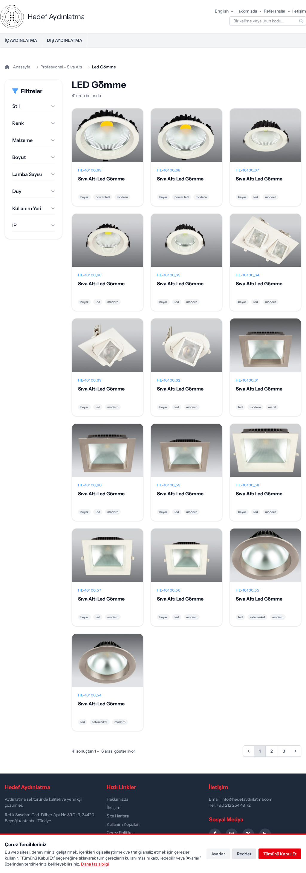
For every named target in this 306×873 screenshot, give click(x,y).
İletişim (299, 11)
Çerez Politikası (121, 832)
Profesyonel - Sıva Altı (61, 67)
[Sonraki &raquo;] (295, 751)
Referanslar (274, 11)
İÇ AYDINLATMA (21, 40)
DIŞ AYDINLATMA (64, 40)
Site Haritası (118, 816)
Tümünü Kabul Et (279, 854)
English (222, 11)
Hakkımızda (246, 11)
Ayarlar (218, 854)
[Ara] (301, 21)
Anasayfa (21, 67)
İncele (107, 140)
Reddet (244, 854)
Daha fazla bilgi (95, 864)
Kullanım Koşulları (123, 824)
